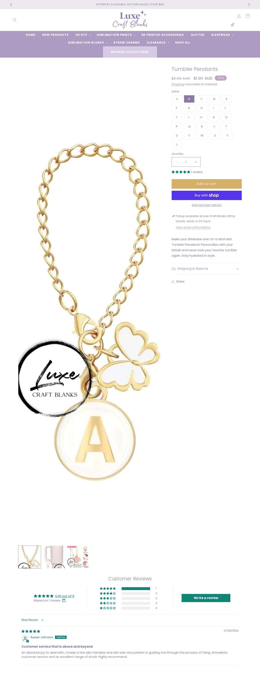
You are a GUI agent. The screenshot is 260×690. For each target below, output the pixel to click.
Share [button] (180, 281)
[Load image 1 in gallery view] (29, 557)
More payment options (207, 205)
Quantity (177, 154)
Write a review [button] (206, 598)
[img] (31, 631)
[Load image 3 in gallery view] (78, 557)
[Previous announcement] (10, 4)
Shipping (178, 84)
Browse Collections (130, 52)
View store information (193, 227)
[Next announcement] (249, 4)
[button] (14, 19)
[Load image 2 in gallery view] (54, 557)
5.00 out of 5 (64, 596)
